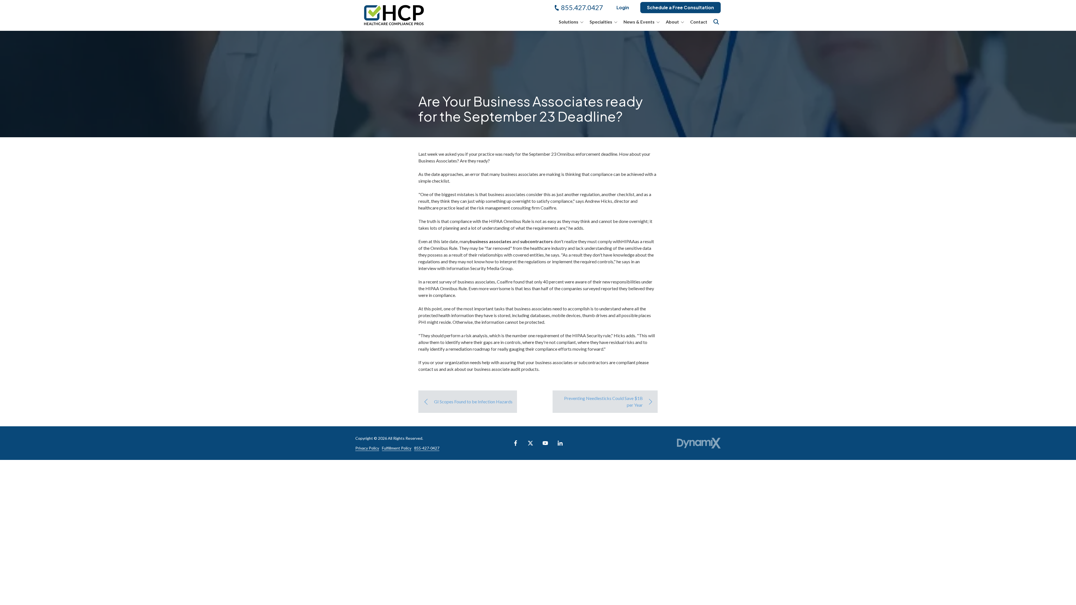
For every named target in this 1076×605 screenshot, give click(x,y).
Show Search (716, 21)
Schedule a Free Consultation (680, 7)
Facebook (516, 443)
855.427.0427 (582, 7)
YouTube (545, 443)
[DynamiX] (699, 443)
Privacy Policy (367, 448)
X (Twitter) (530, 443)
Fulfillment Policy (396, 448)
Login (622, 7)
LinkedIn (560, 443)
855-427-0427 (426, 448)
